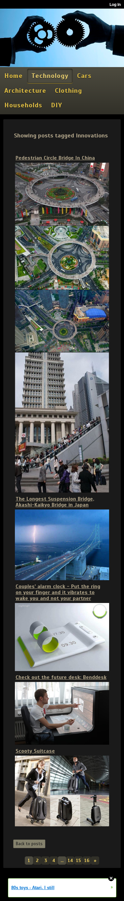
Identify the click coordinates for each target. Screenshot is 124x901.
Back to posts (29, 843)
